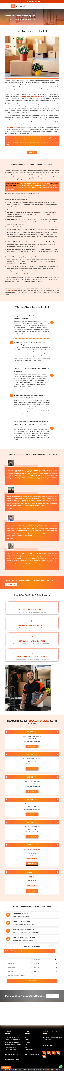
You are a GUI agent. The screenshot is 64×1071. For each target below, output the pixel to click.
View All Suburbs (52, 996)
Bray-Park (17, 19)
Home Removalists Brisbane (12, 1037)
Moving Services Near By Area (32, 1054)
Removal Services (29, 1049)
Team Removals (46, 1069)
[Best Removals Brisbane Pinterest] (58, 1052)
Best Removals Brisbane (13, 127)
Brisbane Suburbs (29, 1052)
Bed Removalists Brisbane (11, 1054)
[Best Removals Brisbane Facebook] (44, 1052)
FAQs (26, 1047)
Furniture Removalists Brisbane (12, 1039)
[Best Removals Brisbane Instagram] (48, 1052)
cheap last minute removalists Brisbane (31, 96)
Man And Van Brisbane (10, 1049)
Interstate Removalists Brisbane (13, 1044)
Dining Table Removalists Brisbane (13, 1057)
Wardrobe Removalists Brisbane (13, 1052)
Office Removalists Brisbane (12, 1042)
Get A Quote (32, 152)
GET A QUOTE (32, 981)
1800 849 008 (47, 1039)
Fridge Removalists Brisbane (12, 1059)
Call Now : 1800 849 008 (33, 1)
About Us (27, 1039)
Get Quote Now (11, 584)
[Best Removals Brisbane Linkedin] (53, 1052)
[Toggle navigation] (51, 6)
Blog (26, 1044)
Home (6, 19)
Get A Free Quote (32, 746)
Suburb (11, 19)
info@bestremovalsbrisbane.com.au (53, 1037)
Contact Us (32, 864)
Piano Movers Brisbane (10, 1047)
